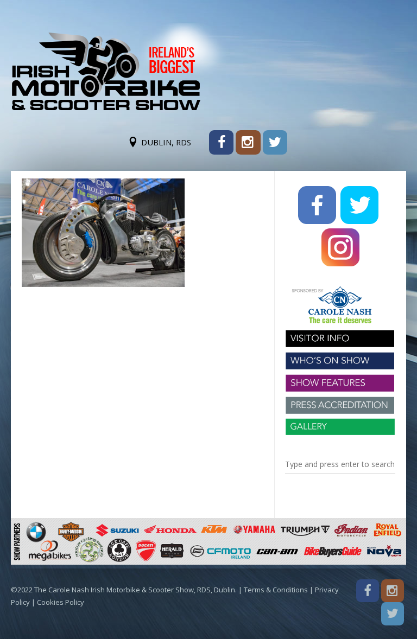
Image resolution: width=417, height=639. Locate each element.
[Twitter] (275, 142)
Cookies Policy (60, 602)
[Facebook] (221, 142)
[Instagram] (248, 142)
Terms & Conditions (276, 590)
